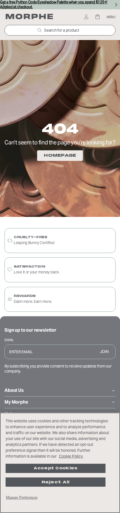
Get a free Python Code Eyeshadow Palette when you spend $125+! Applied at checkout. (53, 4)
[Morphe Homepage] (29, 17)
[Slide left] (4, 4)
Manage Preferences (21, 497)
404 (60, 129)
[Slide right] (116, 4)
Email (9, 340)
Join (104, 351)
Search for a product (61, 30)
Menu (111, 17)
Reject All (56, 482)
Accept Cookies (55, 468)
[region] (60, 463)
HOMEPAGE (60, 155)
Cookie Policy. (71, 456)
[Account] (86, 17)
